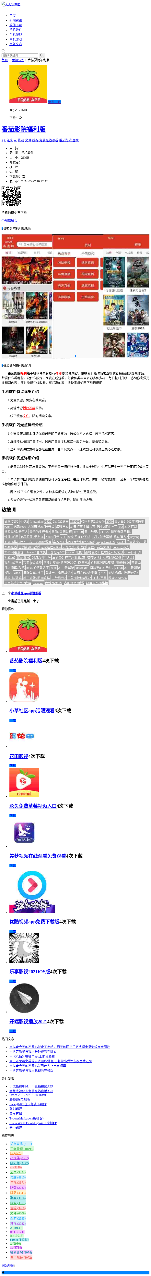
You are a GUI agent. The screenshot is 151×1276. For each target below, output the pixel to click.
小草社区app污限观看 (26, 593)
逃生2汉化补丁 (107, 526)
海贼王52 (62, 526)
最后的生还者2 (39, 531)
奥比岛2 (119, 521)
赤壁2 (91, 547)
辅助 (18, 1192)
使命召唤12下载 (79, 537)
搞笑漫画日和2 (121, 531)
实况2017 (59, 542)
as (16, 1247)
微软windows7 (117, 578)
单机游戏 (15, 39)
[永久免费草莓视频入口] (24, 796)
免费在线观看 (48, 140)
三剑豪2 (57, 557)
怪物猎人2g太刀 (112, 552)
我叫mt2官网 (13, 562)
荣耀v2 (136, 562)
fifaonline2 (23, 557)
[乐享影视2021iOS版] (24, 962)
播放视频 (29, 408)
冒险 (18, 1208)
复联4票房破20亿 (64, 562)
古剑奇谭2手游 (74, 583)
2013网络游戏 (13, 552)
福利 (10, 140)
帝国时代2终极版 (93, 521)
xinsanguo (82, 567)
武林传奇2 (11, 521)
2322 (48, 521)
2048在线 (10, 547)
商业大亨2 (104, 547)
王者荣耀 (21, 1149)
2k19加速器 (61, 521)
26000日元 (52, 537)
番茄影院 (65, 140)
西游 (18, 1218)
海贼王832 (97, 567)
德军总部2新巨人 (16, 531)
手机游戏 (15, 34)
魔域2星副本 (53, 583)
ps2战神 (36, 562)
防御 (18, 1187)
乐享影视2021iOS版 (29, 971)
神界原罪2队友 (75, 557)
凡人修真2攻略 (14, 567)
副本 (18, 1198)
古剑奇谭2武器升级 (41, 526)
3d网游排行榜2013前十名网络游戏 (28, 542)
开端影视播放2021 (28, 1021)
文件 (28, 140)
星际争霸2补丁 (33, 573)
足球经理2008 (112, 557)
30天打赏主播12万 (82, 526)
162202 (75, 521)
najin (54, 567)
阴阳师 (19, 1163)
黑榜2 (80, 552)
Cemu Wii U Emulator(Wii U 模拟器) (33, 1123)
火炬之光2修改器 (74, 547)
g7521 (103, 573)
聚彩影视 (15, 1109)
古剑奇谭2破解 (28, 547)
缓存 (35, 140)
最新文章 (15, 44)
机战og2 (9, 557)
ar (16, 1167)
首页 (12, 15)
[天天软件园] (11, 4)
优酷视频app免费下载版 (34, 921)
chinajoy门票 (132, 552)
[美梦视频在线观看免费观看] (24, 846)
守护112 (128, 557)
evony (8, 526)
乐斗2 (109, 567)
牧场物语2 (131, 573)
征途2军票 (99, 578)
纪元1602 (20, 526)
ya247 (121, 542)
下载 (12, 670)
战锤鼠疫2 (92, 552)
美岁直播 (15, 1113)
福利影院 (21, 1252)
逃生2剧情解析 (102, 537)
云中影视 (15, 1128)
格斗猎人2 (121, 537)
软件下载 (15, 25)
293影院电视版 (19, 1099)
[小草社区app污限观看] (24, 701)
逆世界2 (83, 562)
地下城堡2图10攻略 (36, 578)
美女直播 (21, 1144)
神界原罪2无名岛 (32, 537)
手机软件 (15, 30)
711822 (104, 531)
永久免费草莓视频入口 (33, 806)
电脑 (18, 1177)
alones (70, 552)
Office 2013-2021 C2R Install (28, 1095)
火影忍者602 (56, 552)
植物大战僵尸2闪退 (80, 542)
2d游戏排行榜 (41, 557)
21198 (119, 567)
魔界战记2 (65, 573)
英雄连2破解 (13, 578)
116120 (78, 531)
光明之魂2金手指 (85, 573)
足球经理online (51, 547)
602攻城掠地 (135, 521)
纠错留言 (11, 220)
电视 (18, 1182)
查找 (75, 140)
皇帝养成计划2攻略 (17, 583)
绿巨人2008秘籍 (97, 583)
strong (19, 1239)
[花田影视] (22, 746)
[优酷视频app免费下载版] (32, 912)
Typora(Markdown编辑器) (26, 1118)
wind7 (18, 573)
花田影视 (18, 756)
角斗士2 (50, 573)
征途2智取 (115, 573)
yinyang (134, 537)
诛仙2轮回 (11, 537)
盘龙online (36, 521)
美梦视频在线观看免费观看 (37, 856)
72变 (26, 562)
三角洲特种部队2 (79, 578)
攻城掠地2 (94, 557)
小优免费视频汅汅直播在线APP (31, 1086)
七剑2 (24, 521)
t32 (121, 526)
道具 (18, 1172)
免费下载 (54, 102)
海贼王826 (123, 562)
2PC (63, 537)
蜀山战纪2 (91, 531)
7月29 (8, 573)
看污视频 (21, 1257)
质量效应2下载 (136, 542)
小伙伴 (19, 1158)
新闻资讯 (15, 20)
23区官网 (130, 526)
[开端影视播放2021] (24, 1011)
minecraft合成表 (35, 552)
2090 (109, 521)
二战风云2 (59, 578)
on (15, 140)
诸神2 (47, 562)
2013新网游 (132, 567)
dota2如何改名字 (37, 567)
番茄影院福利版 (24, 129)
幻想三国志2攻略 (102, 562)
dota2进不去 (121, 547)
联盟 (18, 1203)
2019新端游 (66, 567)
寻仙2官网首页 (62, 531)
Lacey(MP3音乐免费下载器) (28, 1104)
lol (16, 1153)
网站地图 (8, 1265)
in (5, 140)
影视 (21, 140)
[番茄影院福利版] (28, 651)
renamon (38, 583)
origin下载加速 (105, 542)
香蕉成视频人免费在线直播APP (31, 1091)
